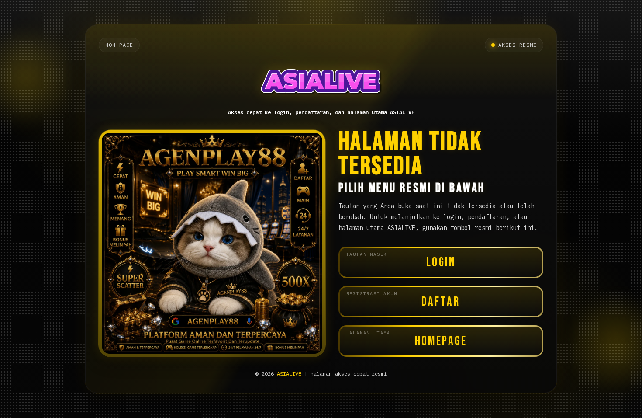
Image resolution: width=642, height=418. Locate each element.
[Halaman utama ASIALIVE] (321, 81)
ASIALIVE (289, 373)
